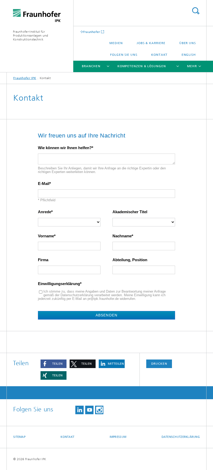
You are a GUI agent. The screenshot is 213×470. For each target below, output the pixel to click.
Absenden (106, 315)
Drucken (159, 363)
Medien (116, 43)
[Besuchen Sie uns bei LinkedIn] (79, 410)
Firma (43, 260)
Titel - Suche (195, 10)
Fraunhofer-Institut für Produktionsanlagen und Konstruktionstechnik (30, 35)
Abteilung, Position (129, 260)
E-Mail (43, 184)
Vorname (46, 236)
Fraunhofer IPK (24, 78)
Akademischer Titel (129, 212)
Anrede (44, 212)
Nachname (122, 236)
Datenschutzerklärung (181, 437)
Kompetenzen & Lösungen (141, 66)
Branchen (91, 66)
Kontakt (159, 55)
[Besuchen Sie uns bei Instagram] (99, 410)
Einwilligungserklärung (59, 284)
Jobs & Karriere (151, 43)
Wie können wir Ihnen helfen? (65, 148)
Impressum (118, 437)
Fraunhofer (91, 31)
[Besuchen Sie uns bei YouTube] (89, 410)
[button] (53, 364)
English (189, 55)
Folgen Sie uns (123, 55)
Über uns (187, 43)
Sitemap (19, 437)
